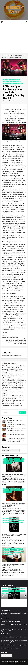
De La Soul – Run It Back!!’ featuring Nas (11, 648)
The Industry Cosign (14, 9)
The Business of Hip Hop (8, 83)
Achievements (6, 548)
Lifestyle (5, 81)
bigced (6, 101)
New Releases (11, 81)
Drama (11, 79)
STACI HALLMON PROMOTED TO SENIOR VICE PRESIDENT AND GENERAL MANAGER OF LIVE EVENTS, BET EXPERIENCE (16, 341)
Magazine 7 (10, 662)
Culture (14, 588)
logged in (10, 355)
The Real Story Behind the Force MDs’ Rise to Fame (13, 637)
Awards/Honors (14, 548)
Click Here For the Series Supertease (11, 158)
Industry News (16, 79)
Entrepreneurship (12, 518)
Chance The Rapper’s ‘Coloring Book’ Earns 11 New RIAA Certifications (13, 565)
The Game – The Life (6, 634)
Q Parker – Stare (5, 618)
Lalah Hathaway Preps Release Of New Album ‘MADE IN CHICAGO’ (13, 614)
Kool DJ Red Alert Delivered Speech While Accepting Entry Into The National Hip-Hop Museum (12, 405)
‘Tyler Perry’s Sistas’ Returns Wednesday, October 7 (13, 645)
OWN (6, 332)
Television (18, 81)
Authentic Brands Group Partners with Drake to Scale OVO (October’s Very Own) (14, 534)
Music (23, 459)
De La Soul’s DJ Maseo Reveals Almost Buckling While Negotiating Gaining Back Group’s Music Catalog (16, 440)
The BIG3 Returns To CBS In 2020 (10, 336)
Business (5, 459)
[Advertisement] (14, 38)
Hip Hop (10, 459)
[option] (14, 597)
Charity (9, 588)
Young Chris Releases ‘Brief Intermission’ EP (13, 475)
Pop (11, 461)
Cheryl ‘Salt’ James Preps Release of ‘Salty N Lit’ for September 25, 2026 (13, 504)
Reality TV (6, 79)
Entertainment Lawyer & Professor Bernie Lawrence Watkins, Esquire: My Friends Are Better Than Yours (13, 370)
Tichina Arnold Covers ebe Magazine (15, 434)
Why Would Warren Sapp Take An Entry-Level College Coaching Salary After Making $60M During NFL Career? (16, 430)
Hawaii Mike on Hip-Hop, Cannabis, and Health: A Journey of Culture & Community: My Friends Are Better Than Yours (13, 375)
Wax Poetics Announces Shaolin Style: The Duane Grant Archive (13, 602)
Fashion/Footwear (7, 520)
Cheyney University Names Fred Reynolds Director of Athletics (14, 625)
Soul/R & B (9, 552)
